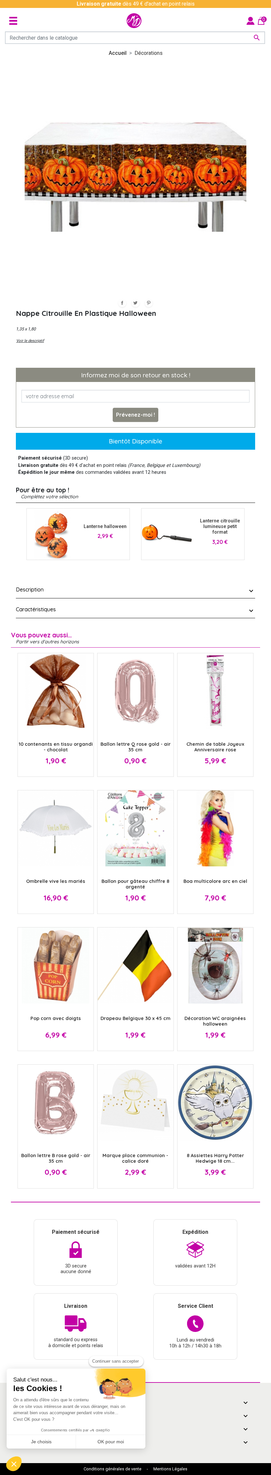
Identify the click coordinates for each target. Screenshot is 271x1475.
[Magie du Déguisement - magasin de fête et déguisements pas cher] (134, 20)
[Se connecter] (250, 20)
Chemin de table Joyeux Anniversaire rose (215, 747)
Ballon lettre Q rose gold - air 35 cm (135, 747)
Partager (122, 303)
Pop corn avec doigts (55, 1018)
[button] (14, 1464)
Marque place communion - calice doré (135, 1158)
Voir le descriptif (30, 340)
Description (30, 589)
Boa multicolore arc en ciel (215, 881)
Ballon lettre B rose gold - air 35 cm (55, 1158)
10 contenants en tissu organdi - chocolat (56, 747)
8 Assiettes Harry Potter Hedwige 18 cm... (215, 1158)
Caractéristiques (36, 609)
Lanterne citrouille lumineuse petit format (220, 526)
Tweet (135, 303)
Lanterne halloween (105, 526)
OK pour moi (110, 1441)
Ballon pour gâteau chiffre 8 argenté (135, 884)
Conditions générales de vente (112, 1468)
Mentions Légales (170, 1468)
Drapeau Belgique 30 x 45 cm (135, 1018)
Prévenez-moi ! (135, 414)
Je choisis (41, 1441)
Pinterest (149, 303)
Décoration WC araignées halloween (215, 1021)
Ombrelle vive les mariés (55, 881)
